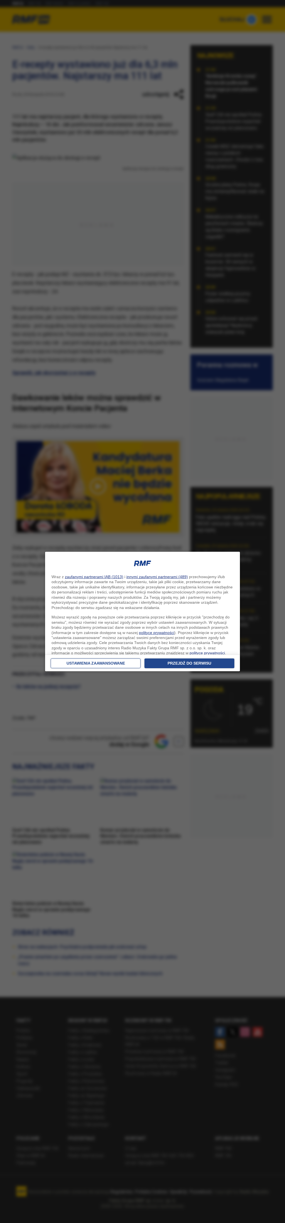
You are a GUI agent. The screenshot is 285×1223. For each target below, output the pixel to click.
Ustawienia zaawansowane (96, 663)
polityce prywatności (156, 632)
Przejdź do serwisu (189, 663)
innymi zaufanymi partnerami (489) (157, 577)
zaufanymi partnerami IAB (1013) (94, 577)
